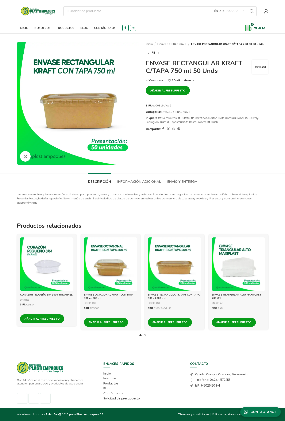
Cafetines (201, 118)
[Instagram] (33, 398)
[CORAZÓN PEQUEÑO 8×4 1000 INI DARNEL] (46, 264)
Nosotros (109, 378)
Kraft (163, 122)
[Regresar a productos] (153, 52)
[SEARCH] (252, 11)
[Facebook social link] (125, 28)
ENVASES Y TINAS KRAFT (171, 44)
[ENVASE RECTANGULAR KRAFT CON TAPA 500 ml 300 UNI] (174, 264)
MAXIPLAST (218, 303)
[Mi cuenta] (266, 11)
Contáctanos (113, 393)
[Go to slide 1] (140, 335)
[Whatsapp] (45, 398)
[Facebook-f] (22, 398)
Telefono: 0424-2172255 (213, 380)
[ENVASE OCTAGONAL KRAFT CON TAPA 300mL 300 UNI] (110, 264)
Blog (106, 388)
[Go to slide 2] (145, 335)
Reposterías (177, 122)
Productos (110, 383)
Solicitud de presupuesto (121, 398)
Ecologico (152, 122)
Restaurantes (198, 122)
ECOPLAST (260, 67)
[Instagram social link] (133, 28)
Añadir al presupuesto (167, 91)
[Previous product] (148, 52)
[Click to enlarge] (25, 156)
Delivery (253, 118)
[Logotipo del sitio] (38, 11)
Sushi (215, 122)
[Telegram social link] (179, 129)
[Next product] (158, 52)
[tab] (99, 179)
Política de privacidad (226, 414)
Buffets (185, 118)
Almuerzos (170, 118)
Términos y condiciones (193, 414)
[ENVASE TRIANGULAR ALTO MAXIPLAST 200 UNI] (238, 264)
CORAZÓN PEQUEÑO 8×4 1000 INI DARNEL (46, 294)
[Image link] (40, 367)
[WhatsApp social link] (173, 129)
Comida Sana (234, 118)
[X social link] (168, 129)
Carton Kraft (216, 118)
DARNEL (24, 299)
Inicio (149, 44)
